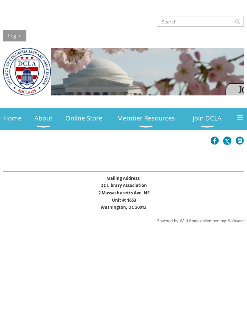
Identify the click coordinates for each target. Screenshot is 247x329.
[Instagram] (240, 141)
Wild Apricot (191, 220)
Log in (15, 35)
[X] (227, 141)
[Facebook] (215, 141)
